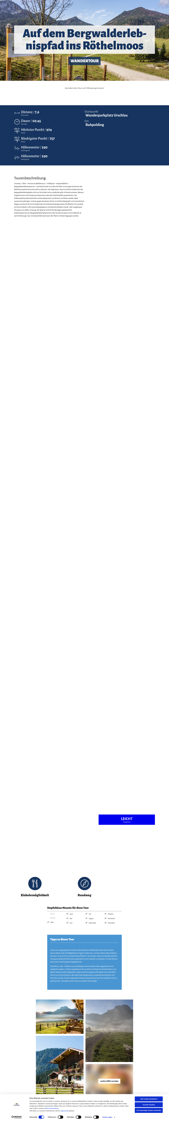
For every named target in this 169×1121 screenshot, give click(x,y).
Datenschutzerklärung (51, 1108)
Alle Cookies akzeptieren (148, 1099)
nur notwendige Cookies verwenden (148, 1110)
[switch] (60, 1117)
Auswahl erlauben (149, 1105)
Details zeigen (107, 1117)
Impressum (65, 1111)
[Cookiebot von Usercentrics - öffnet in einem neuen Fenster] (16, 1117)
